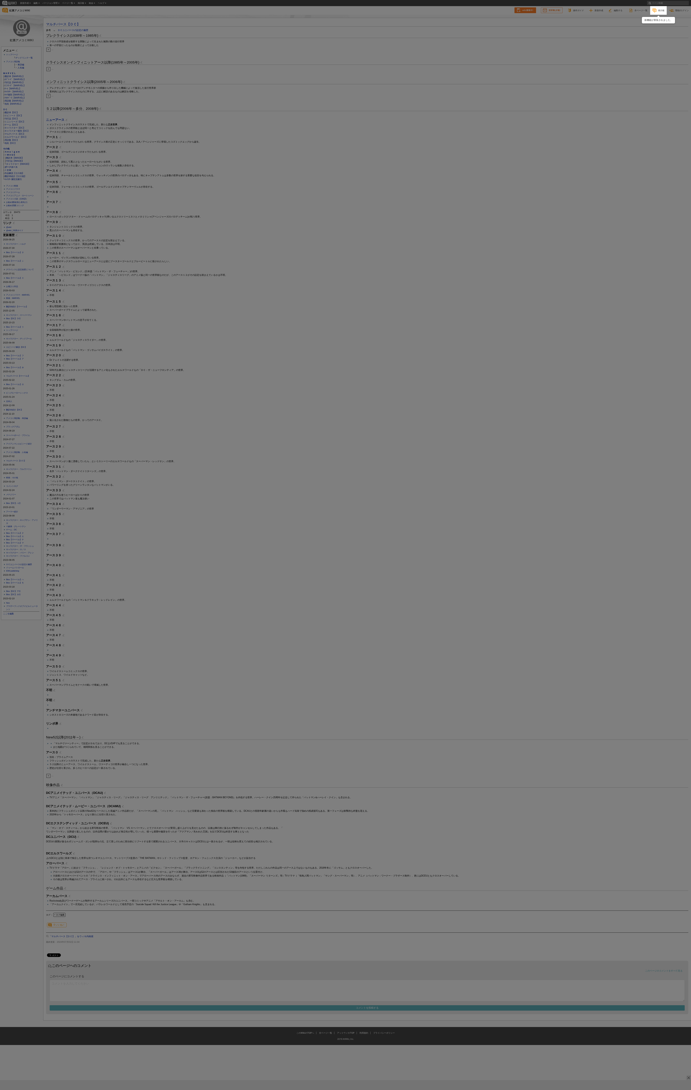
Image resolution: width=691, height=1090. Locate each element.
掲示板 (661, 10)
